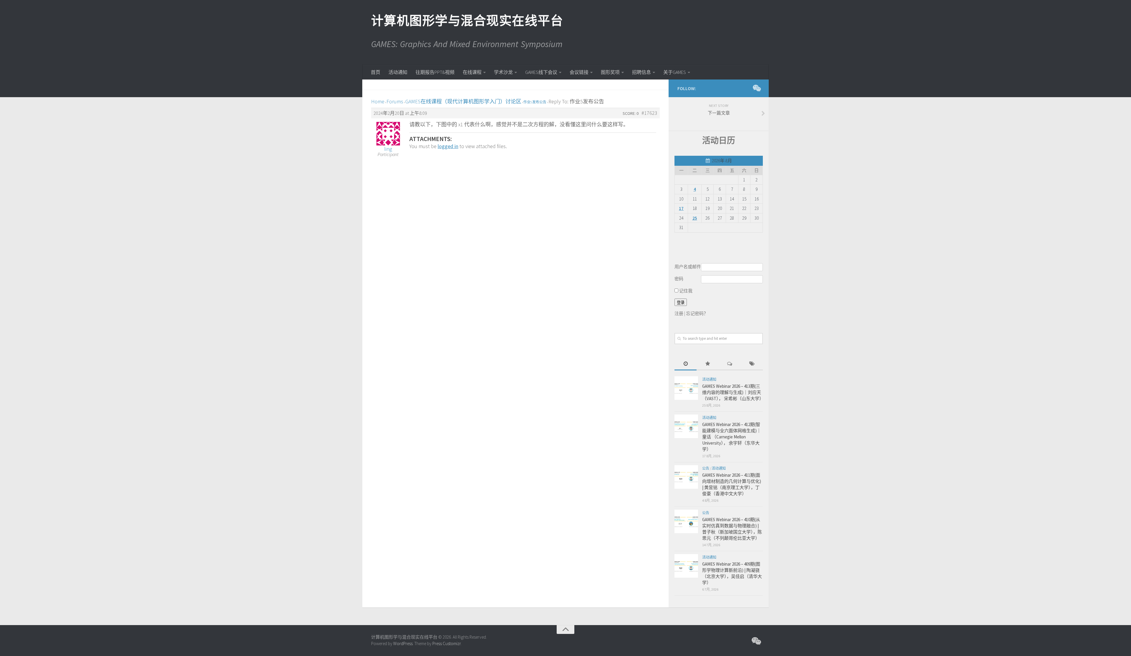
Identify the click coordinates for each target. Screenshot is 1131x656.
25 (694, 218)
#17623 (649, 113)
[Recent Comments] (730, 364)
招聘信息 (641, 72)
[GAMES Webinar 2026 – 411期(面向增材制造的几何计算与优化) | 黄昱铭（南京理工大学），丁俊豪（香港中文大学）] (686, 477)
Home (377, 101)
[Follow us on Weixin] (756, 88)
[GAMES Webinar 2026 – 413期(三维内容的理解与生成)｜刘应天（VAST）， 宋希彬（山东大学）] (686, 388)
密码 (678, 278)
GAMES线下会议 (541, 72)
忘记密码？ (697, 313)
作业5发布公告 (534, 102)
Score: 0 (631, 113)
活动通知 (397, 72)
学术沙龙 (503, 72)
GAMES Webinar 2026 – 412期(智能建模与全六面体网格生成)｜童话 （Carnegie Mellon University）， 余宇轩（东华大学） (731, 437)
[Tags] (752, 364)
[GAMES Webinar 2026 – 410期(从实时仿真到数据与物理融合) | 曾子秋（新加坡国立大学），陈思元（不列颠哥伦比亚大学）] (686, 521)
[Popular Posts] (708, 364)
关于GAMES (674, 72)
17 (681, 208)
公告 (705, 468)
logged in (448, 146)
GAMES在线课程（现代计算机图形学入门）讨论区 (463, 101)
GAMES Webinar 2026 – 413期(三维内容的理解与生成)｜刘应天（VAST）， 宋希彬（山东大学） (733, 392)
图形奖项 (610, 72)
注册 (678, 313)
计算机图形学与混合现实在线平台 (467, 20)
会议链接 (579, 72)
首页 (375, 72)
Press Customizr (446, 643)
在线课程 (472, 72)
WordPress (403, 643)
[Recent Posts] (685, 364)
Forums (394, 101)
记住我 (685, 291)
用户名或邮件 (687, 266)
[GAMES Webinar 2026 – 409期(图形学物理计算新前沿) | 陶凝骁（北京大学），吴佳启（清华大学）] (686, 566)
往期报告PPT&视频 (435, 72)
